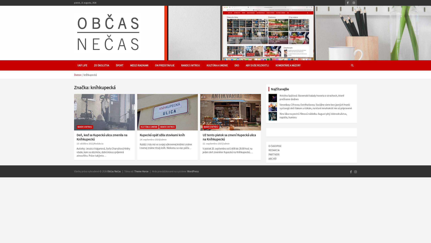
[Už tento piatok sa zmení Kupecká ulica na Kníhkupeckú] (230, 112)
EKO (237, 65)
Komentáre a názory (288, 65)
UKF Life (82, 65)
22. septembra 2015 (213, 143)
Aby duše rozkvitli (257, 65)
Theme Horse (141, 171)
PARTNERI (274, 154)
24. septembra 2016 (150, 139)
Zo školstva (101, 65)
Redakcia (98, 143)
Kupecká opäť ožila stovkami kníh (162, 135)
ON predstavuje (164, 65)
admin (163, 139)
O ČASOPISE (275, 146)
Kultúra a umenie (217, 65)
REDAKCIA (274, 150)
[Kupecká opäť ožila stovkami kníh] (167, 112)
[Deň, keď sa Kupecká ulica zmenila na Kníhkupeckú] (104, 112)
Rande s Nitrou (190, 65)
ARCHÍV (273, 158)
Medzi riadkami (139, 65)
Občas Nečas (114, 171)
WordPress (193, 171)
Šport (119, 65)
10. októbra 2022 (85, 143)
